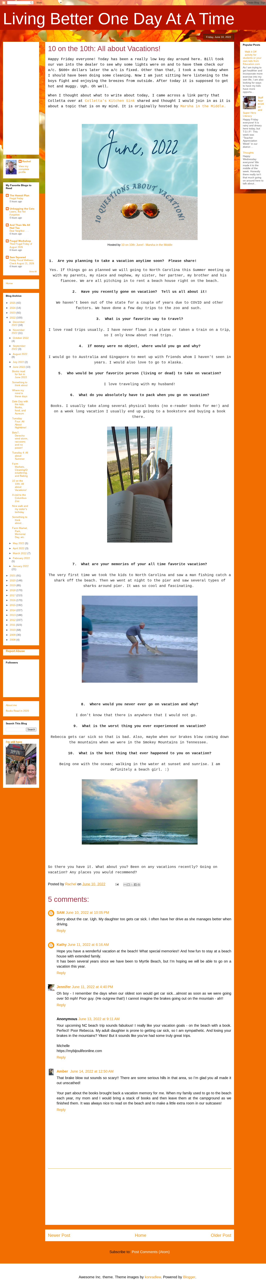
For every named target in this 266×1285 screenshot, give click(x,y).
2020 (13, 580)
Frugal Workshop (20, 240)
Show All (32, 271)
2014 (13, 610)
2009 (13, 634)
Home (140, 1235)
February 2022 (21, 558)
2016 (13, 600)
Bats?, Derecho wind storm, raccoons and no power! (20, 440)
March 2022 (20, 553)
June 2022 (19, 366)
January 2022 (21, 566)
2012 (13, 619)
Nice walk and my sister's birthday (20, 509)
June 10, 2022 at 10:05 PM (87, 912)
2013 (13, 615)
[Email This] (125, 884)
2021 (13, 575)
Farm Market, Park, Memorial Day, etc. (20, 533)
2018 (13, 590)
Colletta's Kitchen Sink (111, 101)
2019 (13, 585)
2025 (13, 302)
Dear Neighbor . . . (19, 230)
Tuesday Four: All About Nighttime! (19, 423)
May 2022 (19, 543)
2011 (13, 624)
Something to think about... (19, 520)
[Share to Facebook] (135, 884)
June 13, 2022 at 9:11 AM (99, 1019)
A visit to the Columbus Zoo (19, 497)
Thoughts (248, 152)
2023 (13, 312)
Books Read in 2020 (17, 710)
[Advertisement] (139, 1196)
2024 (13, 307)
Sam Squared (18, 257)
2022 (13, 317)
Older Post (221, 1235)
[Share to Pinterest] (139, 884)
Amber (63, 1071)
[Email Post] (117, 884)
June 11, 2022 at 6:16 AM (88, 945)
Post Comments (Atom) (151, 1252)
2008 (13, 639)
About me (11, 705)
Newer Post (59, 1235)
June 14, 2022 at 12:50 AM (92, 1071)
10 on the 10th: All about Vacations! (19, 485)
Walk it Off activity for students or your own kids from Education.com (252, 57)
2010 (13, 629)
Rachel (26, 161)
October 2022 (21, 337)
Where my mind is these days (19, 393)
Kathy (62, 945)
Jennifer (64, 987)
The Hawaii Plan (19, 195)
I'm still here (14, 742)
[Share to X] (132, 884)
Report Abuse (15, 651)
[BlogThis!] (128, 884)
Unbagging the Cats (22, 208)
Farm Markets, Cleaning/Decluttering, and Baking (20, 469)
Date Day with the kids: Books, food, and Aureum (20, 407)
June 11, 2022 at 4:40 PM (92, 987)
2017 (13, 595)
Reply (61, 931)
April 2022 (19, 548)
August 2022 (20, 354)
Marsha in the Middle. (202, 106)
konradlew (153, 1277)
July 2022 (19, 362)
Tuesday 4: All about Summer (20, 455)
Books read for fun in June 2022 (19, 374)
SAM (61, 912)
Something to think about (20, 384)
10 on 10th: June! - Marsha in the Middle (146, 244)
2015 (13, 605)
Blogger (189, 1277)
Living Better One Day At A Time (119, 19)
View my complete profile (24, 169)
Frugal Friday (16, 198)
